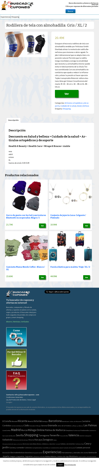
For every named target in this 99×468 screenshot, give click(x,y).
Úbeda (55, 440)
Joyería (5, 456)
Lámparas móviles (39, 456)
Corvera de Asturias (17, 426)
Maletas (47, 456)
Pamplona (69, 430)
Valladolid (7, 439)
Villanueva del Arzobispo (20, 440)
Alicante (22, 421)
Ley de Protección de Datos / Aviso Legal (21, 400)
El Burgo (38, 426)
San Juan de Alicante (8, 436)
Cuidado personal (82, 447)
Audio (31, 444)
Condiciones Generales (14, 397)
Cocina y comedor (16, 447)
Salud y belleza (83, 106)
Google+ (9, 402)
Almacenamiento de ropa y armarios (12, 444)
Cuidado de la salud (68, 106)
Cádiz (26, 425)
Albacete (14, 421)
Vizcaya (38, 439)
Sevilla (20, 435)
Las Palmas (90, 425)
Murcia (24, 430)
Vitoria (31, 440)
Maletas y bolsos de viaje (60, 456)
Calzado (57, 444)
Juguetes (29, 456)
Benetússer (65, 421)
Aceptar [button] (60, 465)
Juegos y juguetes (16, 456)
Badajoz (45, 421)
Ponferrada (76, 430)
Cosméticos (46, 448)
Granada (52, 425)
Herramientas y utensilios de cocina (75, 452)
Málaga (32, 430)
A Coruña (6, 421)
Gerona (44, 425)
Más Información (70, 465)
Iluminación (92, 452)
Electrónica (29, 453)
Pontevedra (84, 430)
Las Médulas (80, 426)
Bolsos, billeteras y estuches (46, 444)
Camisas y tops (79, 444)
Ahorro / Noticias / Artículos (17, 321)
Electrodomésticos (17, 452)
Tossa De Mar (64, 436)
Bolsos (35, 444)
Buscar (70, 11)
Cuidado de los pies (69, 448)
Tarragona (44, 435)
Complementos (37, 448)
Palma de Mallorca (55, 430)
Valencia (73, 435)
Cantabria (86, 421)
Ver (67, 94)
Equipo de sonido (37, 453)
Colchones (28, 448)
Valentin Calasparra (85, 436)
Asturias (37, 421)
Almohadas (26, 444)
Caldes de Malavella (75, 421)
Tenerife (55, 435)
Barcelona (55, 421)
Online (41, 430)
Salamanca (92, 430)
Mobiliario (73, 456)
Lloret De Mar (6, 430)
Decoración (6, 453)
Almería (30, 421)
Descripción (13, 120)
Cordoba (6, 425)
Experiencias (6, 17)
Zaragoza (47, 439)
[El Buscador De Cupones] (17, 5)
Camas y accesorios (67, 444)
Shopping (15, 17)
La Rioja (73, 426)
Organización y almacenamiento (87, 456)
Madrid (16, 430)
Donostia (32, 426)
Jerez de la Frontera (64, 426)
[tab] (13, 120)
